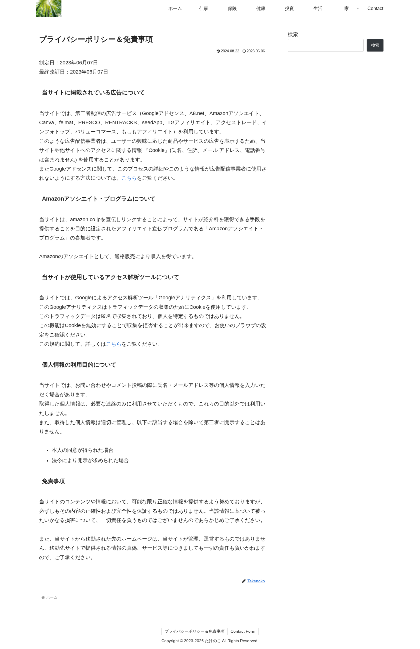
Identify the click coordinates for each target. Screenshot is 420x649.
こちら (129, 178)
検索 (293, 34)
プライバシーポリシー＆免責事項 (195, 631)
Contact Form (243, 631)
